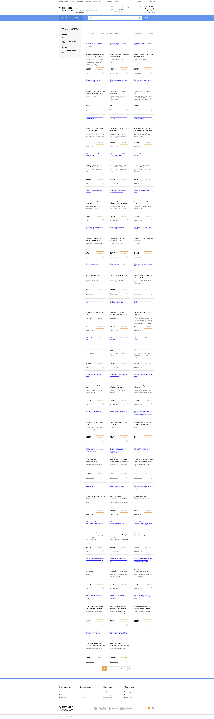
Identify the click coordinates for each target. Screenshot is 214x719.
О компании (62, 698)
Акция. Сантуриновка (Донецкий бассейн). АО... (142, 571)
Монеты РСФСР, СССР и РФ (69, 51)
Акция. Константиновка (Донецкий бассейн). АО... (142, 497)
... (125, 668)
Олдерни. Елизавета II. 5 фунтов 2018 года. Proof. (93, 239)
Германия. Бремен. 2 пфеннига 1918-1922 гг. (143, 239)
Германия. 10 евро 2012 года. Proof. (94, 387)
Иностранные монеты (85, 692)
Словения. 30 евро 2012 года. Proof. (143, 203)
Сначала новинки (115, 33)
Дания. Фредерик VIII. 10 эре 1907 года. (118, 423)
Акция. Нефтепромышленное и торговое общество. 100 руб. (119, 534)
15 (129, 668)
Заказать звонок (150, 12)
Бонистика (82, 698)
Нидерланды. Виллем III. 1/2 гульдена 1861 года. (118, 239)
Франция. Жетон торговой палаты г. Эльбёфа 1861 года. (143, 129)
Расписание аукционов (109, 695)
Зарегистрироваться (149, 1)
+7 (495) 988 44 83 (148, 8)
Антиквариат (83, 695)
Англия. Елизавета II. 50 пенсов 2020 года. (95, 203)
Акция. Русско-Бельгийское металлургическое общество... (119, 571)
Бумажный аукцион (68, 38)
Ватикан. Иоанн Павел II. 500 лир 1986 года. (143, 276)
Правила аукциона (129, 692)
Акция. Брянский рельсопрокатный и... (92, 460)
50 (145, 33)
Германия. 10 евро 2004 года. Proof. (95, 313)
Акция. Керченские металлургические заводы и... (119, 497)
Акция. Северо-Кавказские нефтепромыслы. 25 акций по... (143, 607)
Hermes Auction (128, 698)
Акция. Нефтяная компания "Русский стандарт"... (142, 534)
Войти (139, 1)
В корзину (100, 69)
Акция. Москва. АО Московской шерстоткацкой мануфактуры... (95, 534)
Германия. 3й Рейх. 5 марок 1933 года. (142, 92)
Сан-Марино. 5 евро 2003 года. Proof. (118, 92)
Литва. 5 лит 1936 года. (93, 275)
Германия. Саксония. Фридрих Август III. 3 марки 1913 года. (119, 203)
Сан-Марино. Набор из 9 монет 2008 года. (119, 129)
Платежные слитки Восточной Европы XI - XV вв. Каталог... (95, 55)
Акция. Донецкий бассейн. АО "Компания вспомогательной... (119, 460)
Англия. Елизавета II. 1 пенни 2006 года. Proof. (118, 350)
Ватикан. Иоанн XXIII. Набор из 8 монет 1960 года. (95, 129)
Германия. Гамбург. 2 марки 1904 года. (143, 387)
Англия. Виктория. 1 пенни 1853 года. (95, 350)
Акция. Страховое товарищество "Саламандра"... (119, 644)
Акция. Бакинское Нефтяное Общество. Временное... (142, 423)
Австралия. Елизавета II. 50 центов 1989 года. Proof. (94, 166)
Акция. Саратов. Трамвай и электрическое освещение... (94, 607)
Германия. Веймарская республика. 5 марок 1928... (118, 313)
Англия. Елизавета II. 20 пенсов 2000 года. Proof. (143, 55)
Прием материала (129, 695)
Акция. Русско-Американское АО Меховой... (95, 571)
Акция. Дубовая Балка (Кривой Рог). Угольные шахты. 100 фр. (143, 460)
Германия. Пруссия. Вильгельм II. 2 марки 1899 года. (119, 387)
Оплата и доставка (64, 692)
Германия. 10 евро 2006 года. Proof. (143, 350)
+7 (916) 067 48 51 (147, 10)
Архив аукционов (107, 698)
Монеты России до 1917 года (69, 42)
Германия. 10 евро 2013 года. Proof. (95, 423)
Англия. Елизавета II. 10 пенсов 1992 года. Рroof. (119, 55)
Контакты (61, 695)
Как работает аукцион (109, 692)
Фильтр (92, 33)
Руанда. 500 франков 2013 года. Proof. (142, 313)
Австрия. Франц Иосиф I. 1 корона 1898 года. (142, 166)
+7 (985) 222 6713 (147, 6)
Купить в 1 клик (90, 73)
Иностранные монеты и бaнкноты (69, 46)
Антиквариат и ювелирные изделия (70, 33)
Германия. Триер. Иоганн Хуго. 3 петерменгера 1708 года (95, 92)
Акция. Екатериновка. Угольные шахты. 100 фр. (95, 497)
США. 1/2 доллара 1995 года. (119, 275)
